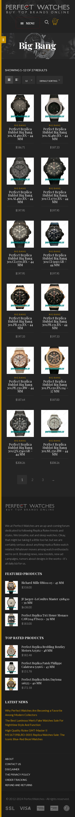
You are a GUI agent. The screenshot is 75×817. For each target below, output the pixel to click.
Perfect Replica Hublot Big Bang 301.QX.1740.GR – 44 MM (20, 449)
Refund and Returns (18, 785)
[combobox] (28, 80)
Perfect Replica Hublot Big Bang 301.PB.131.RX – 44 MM (20, 323)
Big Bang (20, 125)
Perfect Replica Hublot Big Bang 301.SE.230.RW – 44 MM (54, 449)
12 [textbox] (26, 81)
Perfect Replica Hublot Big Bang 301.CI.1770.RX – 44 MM (54, 197)
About (9, 759)
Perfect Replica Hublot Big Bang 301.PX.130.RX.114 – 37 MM (54, 386)
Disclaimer (12, 769)
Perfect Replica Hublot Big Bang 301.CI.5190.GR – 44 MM (55, 260)
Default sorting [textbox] (48, 81)
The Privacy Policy (17, 774)
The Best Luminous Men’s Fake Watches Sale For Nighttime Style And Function (34, 722)
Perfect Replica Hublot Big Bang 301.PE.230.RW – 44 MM (20, 386)
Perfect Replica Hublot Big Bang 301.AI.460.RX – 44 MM (20, 134)
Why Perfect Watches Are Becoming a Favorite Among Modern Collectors (33, 712)
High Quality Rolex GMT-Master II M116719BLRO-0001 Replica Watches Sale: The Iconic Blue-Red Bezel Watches (35, 735)
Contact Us (13, 764)
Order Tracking (16, 779)
